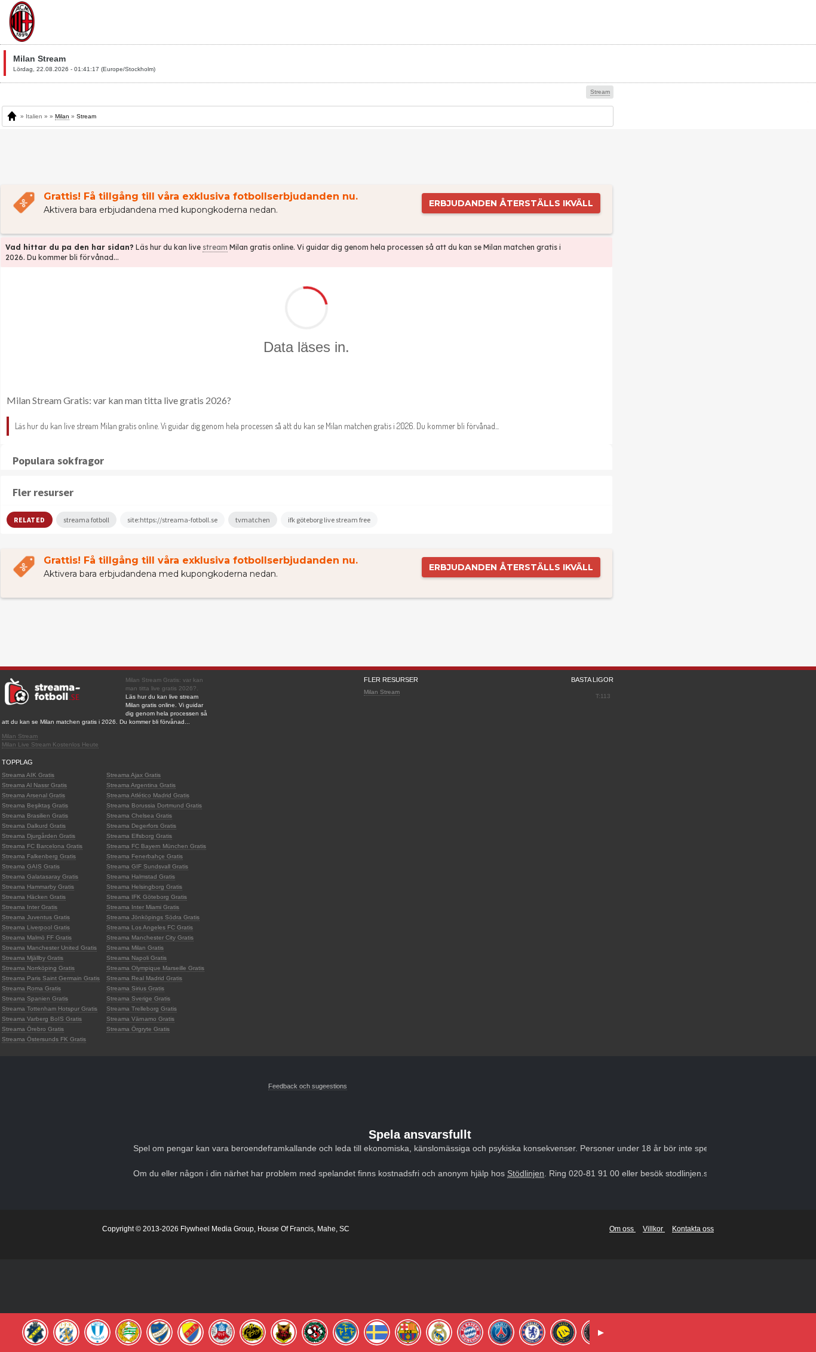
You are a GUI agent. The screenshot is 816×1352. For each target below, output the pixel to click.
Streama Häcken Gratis (34, 897)
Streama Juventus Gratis (36, 917)
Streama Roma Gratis (31, 988)
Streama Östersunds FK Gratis (44, 1039)
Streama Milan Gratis (135, 947)
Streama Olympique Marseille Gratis (155, 968)
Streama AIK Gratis (28, 775)
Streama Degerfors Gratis (141, 825)
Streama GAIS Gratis (31, 866)
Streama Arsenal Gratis (33, 795)
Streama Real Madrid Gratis (144, 978)
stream (215, 247)
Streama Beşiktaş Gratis (35, 805)
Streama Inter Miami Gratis (142, 907)
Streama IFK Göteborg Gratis (146, 897)
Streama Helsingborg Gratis (144, 886)
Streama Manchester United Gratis (49, 947)
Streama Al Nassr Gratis (34, 785)
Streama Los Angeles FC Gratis (149, 927)
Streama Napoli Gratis (136, 958)
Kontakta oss (693, 1229)
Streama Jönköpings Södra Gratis (153, 917)
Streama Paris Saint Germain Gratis (51, 978)
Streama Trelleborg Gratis (141, 1008)
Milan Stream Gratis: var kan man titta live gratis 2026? (119, 400)
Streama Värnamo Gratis (140, 1018)
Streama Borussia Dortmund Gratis (154, 805)
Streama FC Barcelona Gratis (42, 846)
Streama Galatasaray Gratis (40, 876)
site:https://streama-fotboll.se (172, 519)
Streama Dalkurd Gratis (34, 825)
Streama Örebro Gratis (33, 1029)
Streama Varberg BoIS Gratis (42, 1018)
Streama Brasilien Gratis (35, 815)
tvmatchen (252, 519)
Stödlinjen (525, 1173)
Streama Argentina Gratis (141, 785)
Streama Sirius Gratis (135, 988)
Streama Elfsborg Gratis (139, 836)
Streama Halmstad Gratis (140, 876)
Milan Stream (20, 736)
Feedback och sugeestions (307, 1086)
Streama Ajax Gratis (133, 775)
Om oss (622, 1229)
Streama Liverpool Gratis (36, 927)
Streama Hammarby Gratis (38, 886)
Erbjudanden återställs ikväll (511, 203)
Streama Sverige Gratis (138, 998)
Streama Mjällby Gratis (32, 958)
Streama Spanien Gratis (35, 998)
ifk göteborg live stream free (329, 519)
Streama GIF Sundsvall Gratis (147, 866)
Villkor (654, 1229)
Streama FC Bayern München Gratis (156, 846)
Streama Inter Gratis (29, 907)
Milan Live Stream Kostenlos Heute (50, 744)
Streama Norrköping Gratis (38, 968)
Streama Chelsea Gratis (139, 815)
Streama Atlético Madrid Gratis (147, 795)
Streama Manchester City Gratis (150, 937)
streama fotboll (86, 519)
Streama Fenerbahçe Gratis (144, 856)
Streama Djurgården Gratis (38, 836)
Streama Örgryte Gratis (138, 1029)
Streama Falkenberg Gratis (39, 856)
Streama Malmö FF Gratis (37, 937)
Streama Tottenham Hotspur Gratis (49, 1008)
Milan (62, 116)
